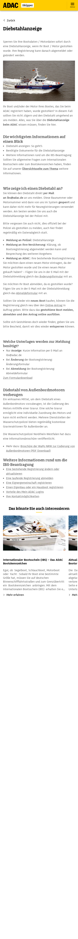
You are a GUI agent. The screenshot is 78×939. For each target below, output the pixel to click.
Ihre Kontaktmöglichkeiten (22, 496)
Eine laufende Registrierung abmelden (29, 478)
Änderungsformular (51, 276)
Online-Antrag (53, 305)
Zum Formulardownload (17, 378)
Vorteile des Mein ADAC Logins (25, 492)
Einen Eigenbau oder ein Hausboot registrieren (34, 487)
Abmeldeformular (27, 293)
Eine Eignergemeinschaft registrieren (29, 482)
